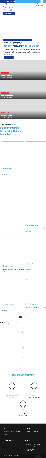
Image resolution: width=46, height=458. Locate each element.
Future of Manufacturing (7, 95)
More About (8, 57)
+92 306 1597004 (29, 450)
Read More (4, 174)
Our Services (30, 431)
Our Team (29, 434)
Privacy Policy (34, 455)
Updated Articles (5, 72)
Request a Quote (8, 13)
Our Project (36, 431)
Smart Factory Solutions (7, 76)
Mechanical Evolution (6, 115)
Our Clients (36, 434)
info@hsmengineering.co (31, 447)
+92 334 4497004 (30, 449)
